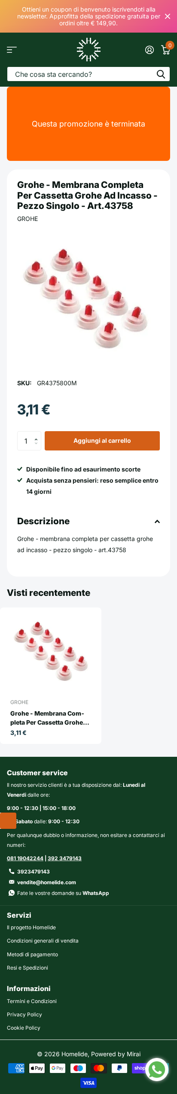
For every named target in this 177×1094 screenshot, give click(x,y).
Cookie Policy (23, 1027)
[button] (38, 434)
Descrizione (43, 521)
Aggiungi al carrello (102, 440)
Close (167, 16)
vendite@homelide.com (46, 882)
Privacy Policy (24, 1014)
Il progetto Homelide (31, 927)
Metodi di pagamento (32, 954)
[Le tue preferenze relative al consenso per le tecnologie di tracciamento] (8, 821)
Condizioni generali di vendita (43, 940)
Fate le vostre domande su (63, 893)
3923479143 (33, 871)
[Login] (149, 49)
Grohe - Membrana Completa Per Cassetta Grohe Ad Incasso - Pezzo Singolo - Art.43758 (50, 718)
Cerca (160, 74)
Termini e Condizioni (32, 1001)
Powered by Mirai (115, 1054)
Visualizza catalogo (12, 49)
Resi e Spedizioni (27, 967)
